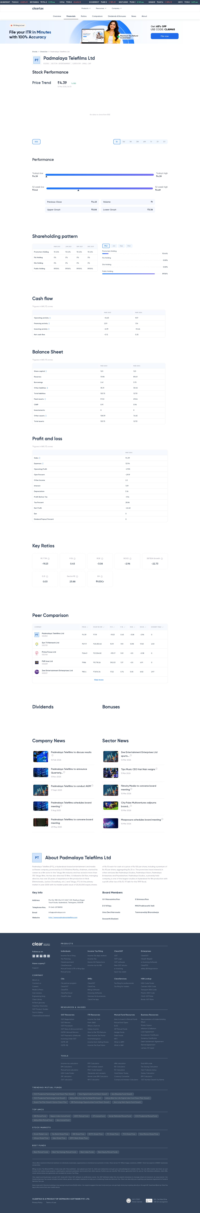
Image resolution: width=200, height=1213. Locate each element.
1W (124, 142)
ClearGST (144, 956)
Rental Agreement (148, 1045)
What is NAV (119, 1045)
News (133, 16)
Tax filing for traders (121, 986)
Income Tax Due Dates (96, 1045)
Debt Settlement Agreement (152, 1041)
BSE (36, 142)
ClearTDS (144, 965)
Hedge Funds (119, 1032)
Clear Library (37, 999)
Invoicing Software (95, 993)
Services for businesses (97, 996)
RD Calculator (119, 1067)
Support (35, 968)
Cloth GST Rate (147, 996)
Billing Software (94, 990)
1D (117, 142)
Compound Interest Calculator (126, 1080)
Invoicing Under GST (68, 1039)
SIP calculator (66, 1076)
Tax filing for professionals (124, 983)
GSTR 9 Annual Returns (69, 1032)
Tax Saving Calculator (149, 1067)
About (144, 16)
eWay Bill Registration (149, 968)
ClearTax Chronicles (40, 1006)
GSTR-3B (64, 1045)
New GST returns (120, 965)
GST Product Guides (40, 1009)
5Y (164, 142)
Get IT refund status (148, 1070)
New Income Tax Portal (96, 1035)
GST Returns (65, 1022)
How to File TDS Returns (97, 1032)
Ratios (84, 16)
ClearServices (66, 965)
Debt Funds (118, 1035)
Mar (106, 246)
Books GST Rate (147, 999)
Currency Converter (121, 1076)
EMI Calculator (66, 1067)
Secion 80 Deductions (96, 962)
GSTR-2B (64, 1042)
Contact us (36, 983)
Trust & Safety (37, 1012)
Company (115, 8)
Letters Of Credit (147, 1048)
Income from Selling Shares (98, 1042)
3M (137, 142)
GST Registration (67, 1019)
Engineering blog (38, 996)
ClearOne (91, 986)
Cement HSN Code (148, 986)
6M (144, 142)
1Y (151, 142)
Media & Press (37, 990)
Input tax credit (120, 972)
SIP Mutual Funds (120, 1029)
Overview (57, 16)
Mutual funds (66, 972)
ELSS (116, 1026)
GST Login (118, 959)
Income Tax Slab (94, 1019)
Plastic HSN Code (148, 993)
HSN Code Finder (147, 983)
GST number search (95, 1067)
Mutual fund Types (121, 1022)
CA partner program (68, 983)
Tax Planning (65, 959)
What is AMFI (119, 1042)
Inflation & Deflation (148, 1028)
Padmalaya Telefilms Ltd (59, 52)
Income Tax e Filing (68, 956)
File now (165, 36)
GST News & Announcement (72, 1029)
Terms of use (51, 1202)
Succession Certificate (150, 1035)
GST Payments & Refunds (71, 1035)
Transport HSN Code (149, 990)
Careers (35, 986)
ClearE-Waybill (146, 959)
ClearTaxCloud (66, 993)
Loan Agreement (147, 1032)
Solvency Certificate (149, 1038)
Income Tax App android (97, 956)
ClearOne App (93, 999)
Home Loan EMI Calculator (98, 1076)
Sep (121, 246)
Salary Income (93, 1029)
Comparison (97, 16)
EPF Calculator (146, 1076)
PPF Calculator (93, 1063)
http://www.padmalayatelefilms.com (63, 917)
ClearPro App (66, 996)
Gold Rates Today (121, 1073)
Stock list (43, 52)
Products (85, 8)
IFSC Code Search (95, 1070)
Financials (71, 16)
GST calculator (66, 1080)
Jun (113, 246)
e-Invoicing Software (149, 962)
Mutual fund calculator (69, 1070)
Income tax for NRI (95, 965)
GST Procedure (67, 1026)
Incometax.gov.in (94, 1039)
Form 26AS (92, 1022)
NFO (115, 1039)
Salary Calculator (147, 1073)
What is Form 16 (94, 1026)
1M (131, 142)
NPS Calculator (93, 1080)
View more (98, 680)
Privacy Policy (37, 1202)
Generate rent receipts (97, 1073)
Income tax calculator (69, 1063)
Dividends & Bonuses (117, 16)
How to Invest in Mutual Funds (125, 1019)
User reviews (37, 993)
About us (35, 980)
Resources (100, 8)
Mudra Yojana (146, 1025)
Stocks (34, 52)
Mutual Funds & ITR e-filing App (73, 968)
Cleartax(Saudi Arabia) (41, 1016)
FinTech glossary (38, 1003)
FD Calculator (119, 1070)
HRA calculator (120, 1063)
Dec (129, 246)
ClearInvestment (67, 962)
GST (115, 956)
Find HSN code (146, 1063)
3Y (158, 142)
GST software (119, 962)
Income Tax (92, 959)
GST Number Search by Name (152, 1080)
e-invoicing (118, 968)
